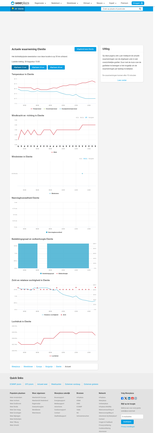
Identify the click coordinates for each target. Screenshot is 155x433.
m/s (77, 118)
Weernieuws (36, 413)
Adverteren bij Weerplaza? (108, 416)
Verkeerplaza (103, 404)
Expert (112, 3)
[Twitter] (125, 398)
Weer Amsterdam (16, 397)
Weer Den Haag (15, 410)
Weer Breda (14, 407)
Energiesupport (59, 401)
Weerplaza (102, 401)
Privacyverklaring (105, 425)
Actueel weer (42, 384)
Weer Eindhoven (15, 404)
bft (86, 118)
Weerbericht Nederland (40, 401)
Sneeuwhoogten (38, 407)
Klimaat (87, 3)
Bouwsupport (59, 397)
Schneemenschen (83, 416)
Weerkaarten (56, 384)
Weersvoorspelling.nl (106, 413)
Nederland (55, 3)
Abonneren (103, 431)
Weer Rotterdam (15, 419)
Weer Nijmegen (15, 416)
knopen (91, 118)
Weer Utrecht (14, 425)
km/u (82, 118)
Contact (57, 413)
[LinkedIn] (129, 398)
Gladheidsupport (60, 416)
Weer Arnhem (14, 401)
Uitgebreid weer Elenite (85, 49)
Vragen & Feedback (105, 422)
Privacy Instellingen (128, 427)
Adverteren (58, 407)
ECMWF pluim (15, 384)
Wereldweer (71, 3)
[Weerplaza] (20, 3)
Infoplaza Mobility (105, 407)
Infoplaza (80, 397)
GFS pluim (29, 384)
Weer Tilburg (14, 422)
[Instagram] (135, 398)
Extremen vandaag (72, 384)
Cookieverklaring (105, 428)
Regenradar (39, 3)
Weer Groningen (15, 413)
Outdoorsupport (60, 410)
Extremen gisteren (91, 384)
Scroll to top (151, 429)
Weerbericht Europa (39, 397)
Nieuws (100, 3)
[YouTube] (132, 398)
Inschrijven (127, 422)
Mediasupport (59, 404)
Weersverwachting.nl (106, 410)
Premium (124, 3)
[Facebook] (122, 398)
